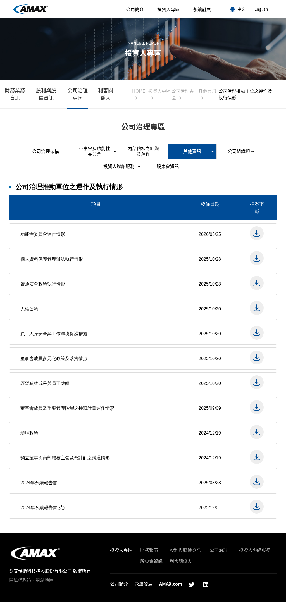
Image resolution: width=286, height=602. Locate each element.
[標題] (257, 234)
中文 (241, 9)
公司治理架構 (45, 151)
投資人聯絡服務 (119, 166)
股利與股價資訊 (46, 94)
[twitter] (191, 584)
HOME (138, 90)
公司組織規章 (241, 151)
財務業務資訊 (15, 94)
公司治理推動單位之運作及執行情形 (30, 9)
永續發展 (202, 9)
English (261, 9)
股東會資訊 (168, 166)
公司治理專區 (78, 94)
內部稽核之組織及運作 (143, 151)
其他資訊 (207, 90)
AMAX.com (170, 583)
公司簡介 (135, 9)
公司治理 (219, 549)
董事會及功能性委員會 (94, 151)
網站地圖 (45, 579)
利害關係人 (105, 94)
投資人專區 (168, 9)
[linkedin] (205, 584)
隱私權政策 (20, 579)
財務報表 (149, 549)
